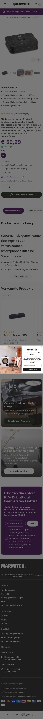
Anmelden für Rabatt (32, 369)
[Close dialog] (41, 346)
